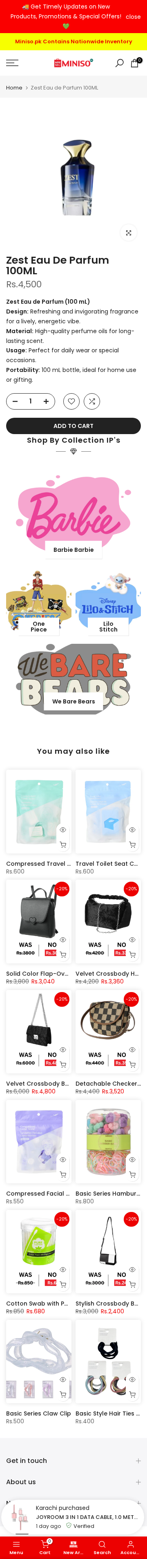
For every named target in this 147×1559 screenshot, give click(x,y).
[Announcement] (66, 16)
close (133, 17)
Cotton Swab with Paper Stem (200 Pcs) (65, 1302)
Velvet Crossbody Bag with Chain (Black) (67, 1082)
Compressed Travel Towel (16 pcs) (58, 862)
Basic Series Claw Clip (38, 1412)
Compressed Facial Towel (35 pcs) (58, 1192)
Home (14, 86)
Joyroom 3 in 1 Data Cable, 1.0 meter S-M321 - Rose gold (88, 1517)
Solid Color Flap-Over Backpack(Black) (65, 972)
